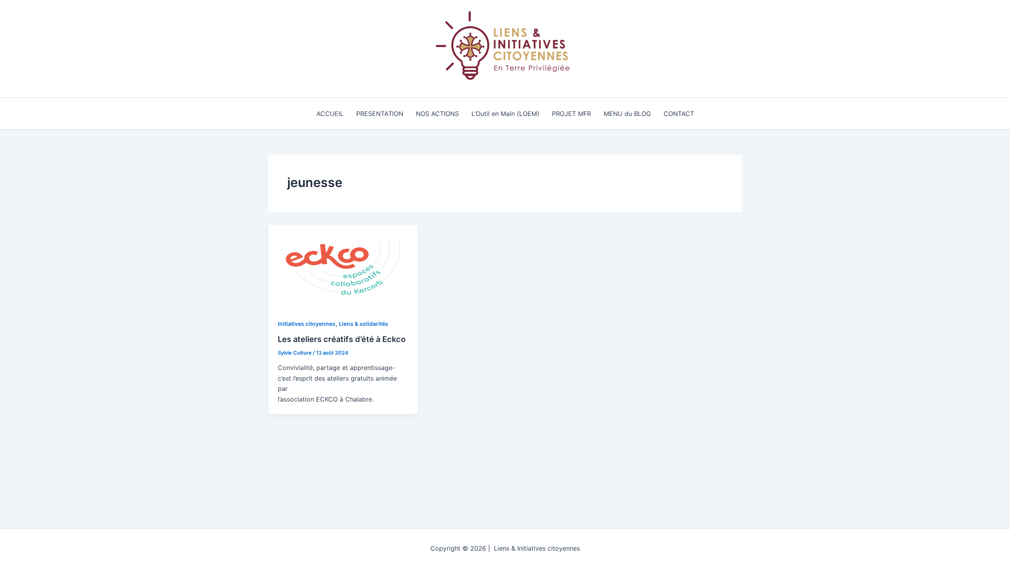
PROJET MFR (571, 114)
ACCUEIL (330, 114)
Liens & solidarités (363, 323)
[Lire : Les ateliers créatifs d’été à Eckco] (343, 266)
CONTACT (679, 114)
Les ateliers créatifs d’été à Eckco (342, 339)
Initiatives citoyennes (306, 323)
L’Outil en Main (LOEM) (505, 114)
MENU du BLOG (627, 114)
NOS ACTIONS (437, 114)
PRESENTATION (379, 114)
